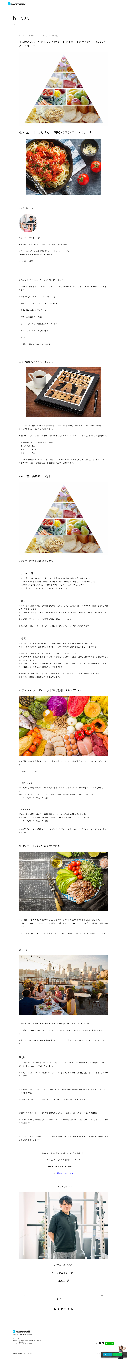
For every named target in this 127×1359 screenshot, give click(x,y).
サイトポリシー (28, 1353)
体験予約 (107, 1355)
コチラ (37, 261)
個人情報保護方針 (18, 1353)
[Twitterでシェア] (58, 1308)
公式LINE (117, 1355)
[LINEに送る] (61, 1308)
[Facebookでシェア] (55, 1308)
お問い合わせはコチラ (64, 1173)
